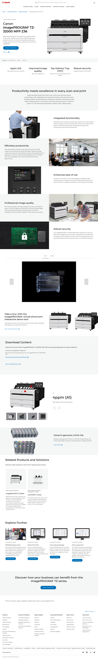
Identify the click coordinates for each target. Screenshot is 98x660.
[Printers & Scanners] (52, 6)
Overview (4, 60)
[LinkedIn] (86, 652)
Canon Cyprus (6, 652)
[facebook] (83, 652)
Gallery (19, 60)
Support (24, 60)
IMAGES (52, 256)
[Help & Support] (75, 6)
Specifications (11, 60)
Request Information (48, 587)
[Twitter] (90, 652)
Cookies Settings (90, 648)
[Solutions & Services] (65, 6)
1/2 (53, 393)
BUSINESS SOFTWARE (10, 542)
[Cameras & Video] (33, 6)
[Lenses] (39, 6)
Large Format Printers (9, 19)
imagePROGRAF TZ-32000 (15, 493)
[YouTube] (94, 652)
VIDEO (45, 256)
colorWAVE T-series (34, 495)
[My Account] (94, 3)
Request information (10, 47)
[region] (49, 281)
